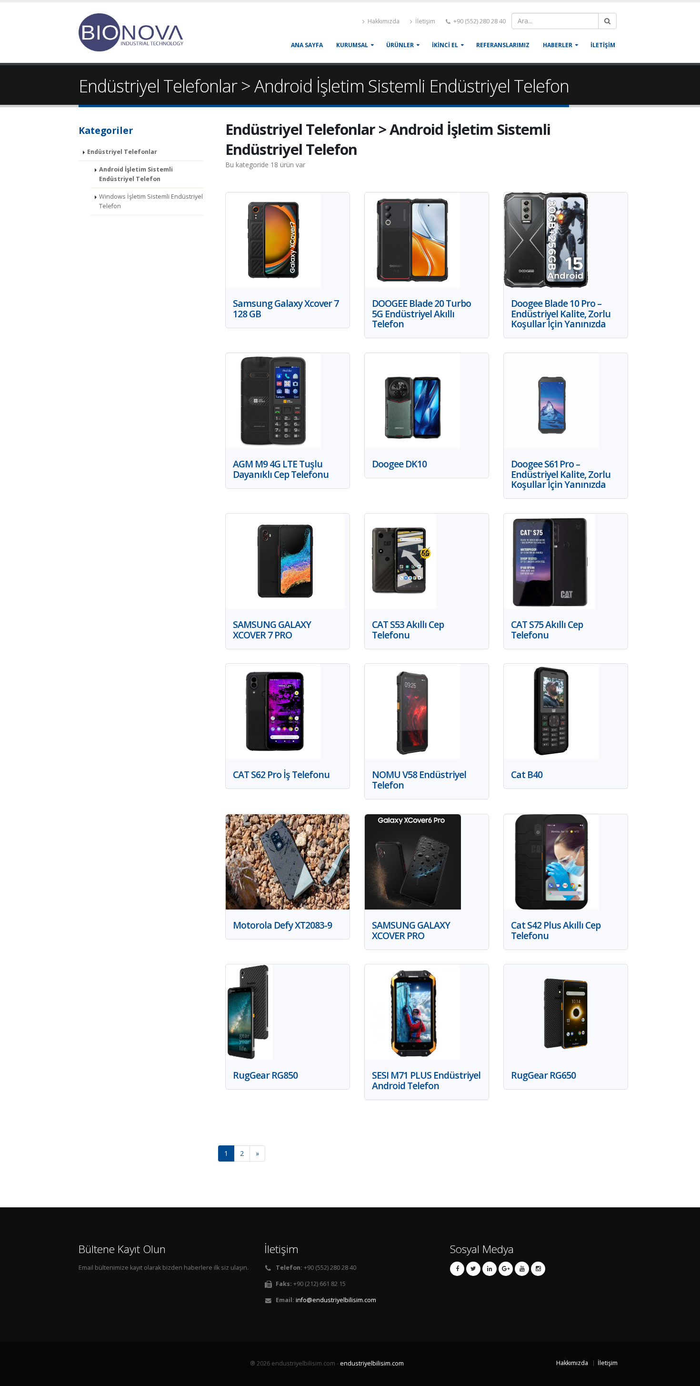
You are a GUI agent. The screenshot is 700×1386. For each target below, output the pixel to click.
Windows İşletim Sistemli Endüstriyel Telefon (151, 201)
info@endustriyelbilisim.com (336, 1300)
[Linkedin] (489, 1269)
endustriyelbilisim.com (372, 1363)
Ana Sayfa (307, 45)
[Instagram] (538, 1269)
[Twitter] (473, 1269)
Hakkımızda (383, 21)
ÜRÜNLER (400, 45)
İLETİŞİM (602, 45)
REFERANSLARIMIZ (503, 45)
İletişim (424, 21)
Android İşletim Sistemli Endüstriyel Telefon (136, 174)
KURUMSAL (352, 45)
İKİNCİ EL (445, 45)
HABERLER (557, 45)
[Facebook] (457, 1269)
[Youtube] (522, 1269)
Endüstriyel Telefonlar (122, 152)
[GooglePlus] (506, 1269)
